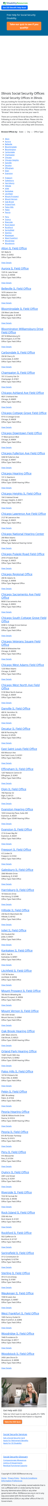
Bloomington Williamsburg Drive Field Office (22, 330)
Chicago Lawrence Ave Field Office (23, 514)
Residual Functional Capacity (15, 1465)
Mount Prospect (12, 196)
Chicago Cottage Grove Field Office (24, 413)
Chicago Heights (12, 160)
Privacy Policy (13, 1478)
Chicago (8, 157)
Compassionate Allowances (14, 1460)
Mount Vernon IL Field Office (20, 1011)
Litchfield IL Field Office (16, 970)
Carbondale (10, 152)
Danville (8, 163)
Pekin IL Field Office (14, 1091)
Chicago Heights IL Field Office (21, 493)
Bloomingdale (11, 147)
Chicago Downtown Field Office (21, 433)
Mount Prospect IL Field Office (21, 991)
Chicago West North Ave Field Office (20, 686)
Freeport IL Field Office (16, 849)
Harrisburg (9, 183)
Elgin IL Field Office (13, 789)
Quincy (8, 219)
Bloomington (10, 149)
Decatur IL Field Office (15, 728)
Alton (7, 139)
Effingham (9, 168)
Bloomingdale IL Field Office (19, 309)
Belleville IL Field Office (16, 288)
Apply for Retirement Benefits (15, 1440)
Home (3, 1478)
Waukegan (9, 235)
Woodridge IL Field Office (17, 1333)
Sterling (8, 233)
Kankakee (9, 191)
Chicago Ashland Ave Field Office (22, 393)
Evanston (9, 173)
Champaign (10, 155)
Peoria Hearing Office (15, 1112)
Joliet (7, 188)
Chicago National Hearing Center (22, 534)
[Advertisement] (24, 66)
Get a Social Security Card (14, 1438)
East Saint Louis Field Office (19, 749)
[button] (24, 26)
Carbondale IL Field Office (18, 352)
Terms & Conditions (29, 1478)
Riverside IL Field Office (16, 1192)
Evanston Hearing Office (17, 809)
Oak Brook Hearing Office (18, 1031)
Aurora (8, 141)
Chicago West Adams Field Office (22, 665)
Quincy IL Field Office (15, 1172)
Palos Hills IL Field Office (17, 1071)
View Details (6, 262)
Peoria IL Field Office (14, 1132)
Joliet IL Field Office (13, 930)
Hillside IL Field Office (15, 910)
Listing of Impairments (12, 1463)
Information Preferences (11, 1481)
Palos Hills (9, 207)
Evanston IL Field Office (16, 829)
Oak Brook (9, 202)
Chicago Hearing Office (16, 473)
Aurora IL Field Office (15, 268)
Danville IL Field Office (15, 708)
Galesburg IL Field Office (17, 870)
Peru (7, 217)
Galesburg (9, 180)
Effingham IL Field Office (17, 769)
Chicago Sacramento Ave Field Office (20, 595)
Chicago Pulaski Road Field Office (22, 554)
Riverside (9, 222)
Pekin (7, 210)
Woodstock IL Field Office (17, 1353)
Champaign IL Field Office (18, 372)
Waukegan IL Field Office (17, 1293)
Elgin (7, 171)
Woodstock (10, 243)
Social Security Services (15, 1434)
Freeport (8, 178)
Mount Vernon (11, 199)
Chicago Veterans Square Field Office (20, 643)
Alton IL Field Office (14, 248)
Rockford (9, 227)
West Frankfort (11, 238)
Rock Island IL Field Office (18, 1212)
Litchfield (9, 194)
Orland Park (10, 204)
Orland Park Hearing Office (19, 1051)
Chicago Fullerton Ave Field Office (23, 453)
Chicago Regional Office (16, 574)
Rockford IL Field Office (16, 1233)
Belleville (8, 144)
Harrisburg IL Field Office (17, 890)
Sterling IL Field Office (15, 1273)
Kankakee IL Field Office (17, 950)
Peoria (7, 212)
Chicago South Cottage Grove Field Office (23, 619)
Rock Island (10, 225)
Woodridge (9, 241)
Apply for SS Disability (12, 1443)
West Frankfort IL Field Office (20, 1313)
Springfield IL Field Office (17, 1253)
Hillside (8, 186)
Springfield (9, 230)
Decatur (8, 165)
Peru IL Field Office (13, 1152)
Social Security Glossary (15, 1456)
